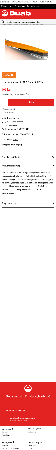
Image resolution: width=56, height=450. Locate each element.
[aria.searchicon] (2, 21)
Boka (31, 102)
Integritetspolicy (22, 420)
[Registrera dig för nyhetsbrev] (48, 410)
